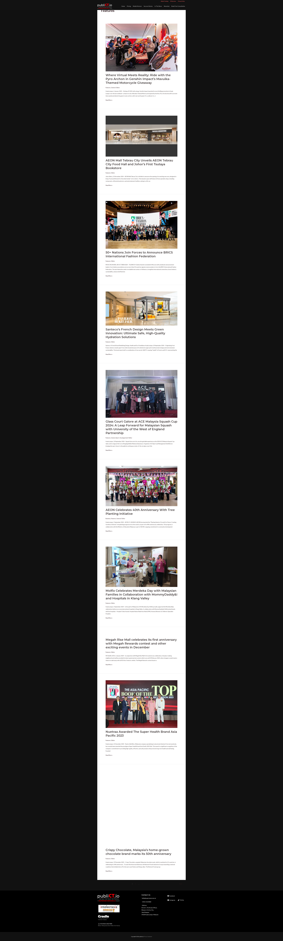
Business (108, 518)
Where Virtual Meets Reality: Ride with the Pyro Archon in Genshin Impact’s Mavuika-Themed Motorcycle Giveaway (138, 79)
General (113, 87)
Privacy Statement (148, 936)
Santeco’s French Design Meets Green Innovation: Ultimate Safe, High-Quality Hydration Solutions (135, 333)
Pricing (129, 6)
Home (123, 6)
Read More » (109, 100)
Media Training (164, 1)
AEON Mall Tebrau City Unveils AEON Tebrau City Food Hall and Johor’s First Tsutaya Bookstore (139, 164)
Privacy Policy (181, 1)
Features (108, 87)
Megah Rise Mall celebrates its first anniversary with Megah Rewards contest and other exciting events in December (141, 643)
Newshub (166, 6)
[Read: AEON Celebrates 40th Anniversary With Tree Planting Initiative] (141, 486)
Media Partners (137, 6)
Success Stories (148, 6)
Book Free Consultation (178, 6)
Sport (117, 438)
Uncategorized (124, 438)
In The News (158, 6)
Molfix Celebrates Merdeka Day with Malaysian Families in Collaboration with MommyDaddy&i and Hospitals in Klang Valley (141, 594)
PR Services (173, 1)
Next (181, 884)
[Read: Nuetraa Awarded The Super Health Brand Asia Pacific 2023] (141, 704)
